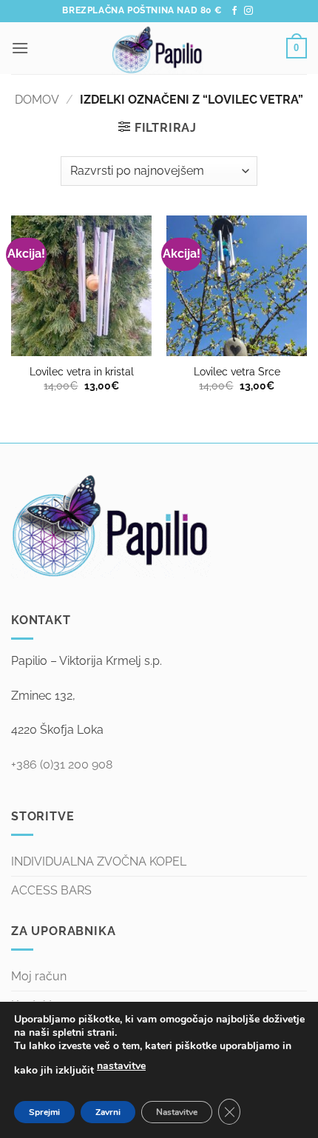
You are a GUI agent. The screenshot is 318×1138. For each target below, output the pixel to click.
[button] (20, 48)
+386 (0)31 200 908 (61, 764)
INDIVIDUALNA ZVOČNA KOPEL (98, 861)
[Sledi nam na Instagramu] (248, 11)
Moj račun (39, 976)
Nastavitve (176, 1112)
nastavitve (121, 1066)
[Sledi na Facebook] (234, 11)
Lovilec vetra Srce (237, 372)
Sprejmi (44, 1112)
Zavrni (108, 1112)
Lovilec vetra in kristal (82, 372)
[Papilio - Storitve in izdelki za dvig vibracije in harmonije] (157, 48)
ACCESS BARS (51, 890)
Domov (37, 100)
